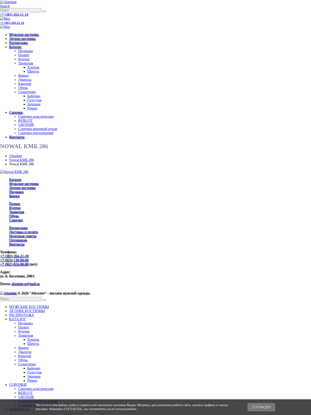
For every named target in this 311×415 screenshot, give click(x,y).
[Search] (44, 11)
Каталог (15, 47)
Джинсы (24, 79)
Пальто (23, 55)
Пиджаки (25, 51)
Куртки (24, 59)
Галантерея (27, 92)
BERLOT (25, 120)
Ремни (32, 108)
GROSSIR (26, 125)
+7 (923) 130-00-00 (14, 260)
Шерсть (33, 71)
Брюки (23, 75)
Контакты (16, 137)
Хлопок (33, 67)
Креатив (24, 84)
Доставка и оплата (23, 232)
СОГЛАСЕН (261, 407)
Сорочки (16, 112)
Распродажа (18, 43)
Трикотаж (25, 63)
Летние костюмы (22, 39)
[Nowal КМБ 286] (14, 172)
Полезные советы (22, 236)
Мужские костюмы (24, 34)
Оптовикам (18, 240)
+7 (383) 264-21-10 (14, 14)
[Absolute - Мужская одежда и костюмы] (8, 2)
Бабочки (33, 96)
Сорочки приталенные (36, 133)
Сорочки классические (36, 116)
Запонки (34, 104)
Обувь (23, 88)
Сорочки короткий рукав (37, 129)
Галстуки (34, 100)
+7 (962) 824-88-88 (14, 264)
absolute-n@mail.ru (25, 284)
